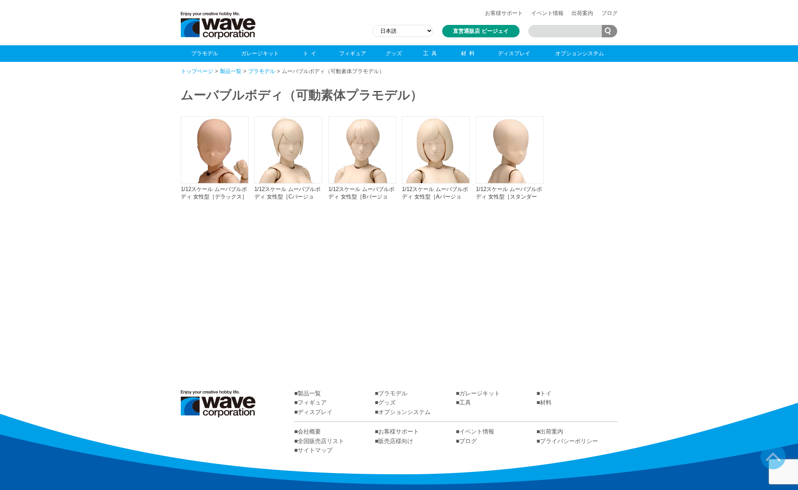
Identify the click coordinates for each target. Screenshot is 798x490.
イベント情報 (547, 13)
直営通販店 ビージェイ (481, 31)
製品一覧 (230, 71)
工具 (431, 53)
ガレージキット (260, 53)
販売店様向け (395, 441)
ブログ (609, 13)
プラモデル (204, 53)
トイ (311, 53)
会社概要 (309, 431)
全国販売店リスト (321, 441)
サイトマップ (315, 450)
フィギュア (352, 53)
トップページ (197, 71)
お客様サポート (504, 13)
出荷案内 (582, 13)
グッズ (394, 53)
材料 (469, 53)
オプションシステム (579, 53)
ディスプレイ (514, 53)
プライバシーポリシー (569, 441)
